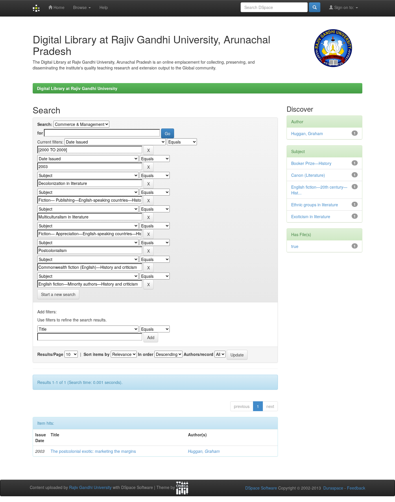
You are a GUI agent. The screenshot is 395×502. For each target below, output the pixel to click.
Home (58, 7)
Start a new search (58, 294)
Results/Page (50, 354)
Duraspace (333, 488)
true (294, 246)
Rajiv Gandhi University (90, 487)
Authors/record (198, 354)
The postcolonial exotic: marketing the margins (93, 451)
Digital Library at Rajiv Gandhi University (77, 88)
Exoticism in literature (310, 216)
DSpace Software (261, 488)
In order (145, 354)
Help (103, 7)
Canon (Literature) (308, 175)
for (40, 133)
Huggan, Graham (204, 451)
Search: (44, 124)
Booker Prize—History (311, 163)
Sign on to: (344, 7)
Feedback (356, 488)
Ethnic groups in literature (314, 204)
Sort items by (97, 354)
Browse (80, 7)
